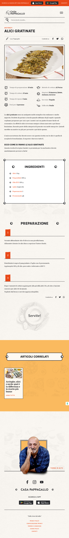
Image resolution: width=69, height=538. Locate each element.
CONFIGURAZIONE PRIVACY (34, 523)
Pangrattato (16, 178)
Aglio (14, 187)
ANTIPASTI (8, 28)
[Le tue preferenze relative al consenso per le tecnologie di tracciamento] (67, 403)
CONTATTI (64, 3)
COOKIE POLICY (34, 528)
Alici (14, 173)
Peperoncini (17, 191)
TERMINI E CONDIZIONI (34, 526)
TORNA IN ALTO (56, 468)
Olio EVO (15, 182)
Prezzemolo (17, 196)
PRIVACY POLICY (34, 521)
